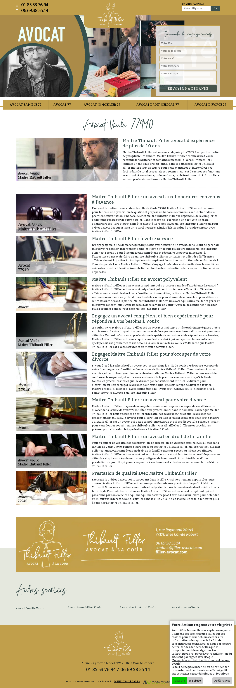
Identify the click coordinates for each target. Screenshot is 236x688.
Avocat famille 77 (25, 104)
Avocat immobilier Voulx (84, 607)
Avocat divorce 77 (210, 104)
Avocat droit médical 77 (157, 104)
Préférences (222, 680)
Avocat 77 (62, 104)
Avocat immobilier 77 (102, 104)
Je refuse (195, 680)
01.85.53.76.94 (34, 4)
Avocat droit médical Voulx (137, 607)
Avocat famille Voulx (30, 608)
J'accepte (179, 680)
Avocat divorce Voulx (185, 607)
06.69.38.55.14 (34, 10)
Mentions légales (127, 681)
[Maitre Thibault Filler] (109, 14)
